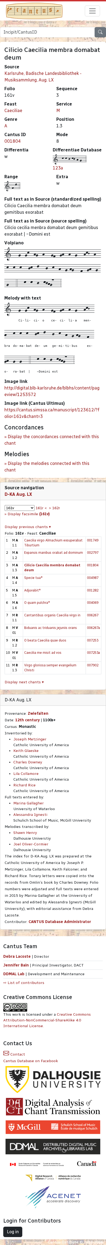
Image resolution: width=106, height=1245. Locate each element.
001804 (12, 141)
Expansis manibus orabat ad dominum (53, 552)
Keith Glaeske (26, 750)
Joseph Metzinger (29, 739)
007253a (93, 653)
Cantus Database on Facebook (30, 1061)
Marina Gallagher (28, 803)
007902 (92, 665)
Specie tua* (33, 578)
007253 (92, 640)
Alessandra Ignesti (30, 814)
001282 (92, 590)
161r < (41, 508)
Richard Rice (24, 785)
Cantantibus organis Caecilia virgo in (52, 615)
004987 (92, 578)
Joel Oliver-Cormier (30, 844)
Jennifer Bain (16, 965)
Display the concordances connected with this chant (51, 440)
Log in (13, 1231)
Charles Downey (27, 762)
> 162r (54, 508)
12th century (27, 720)
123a (58, 168)
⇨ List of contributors (23, 982)
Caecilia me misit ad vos (42, 653)
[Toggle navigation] (92, 10)
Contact (17, 1054)
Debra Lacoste (17, 956)
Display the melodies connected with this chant (46, 467)
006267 (92, 615)
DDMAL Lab (13, 974)
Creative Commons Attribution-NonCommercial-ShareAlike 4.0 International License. (47, 1020)
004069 (92, 602)
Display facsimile (29, 514)
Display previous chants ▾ (28, 527)
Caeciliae (13, 110)
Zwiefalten (38, 713)
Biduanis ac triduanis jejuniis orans (50, 628)
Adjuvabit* (32, 590)
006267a (93, 628)
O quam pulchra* (37, 602)
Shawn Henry (25, 832)
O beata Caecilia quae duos (45, 640)
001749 (92, 540)
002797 (92, 552)
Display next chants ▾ (24, 682)
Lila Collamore (26, 773)
